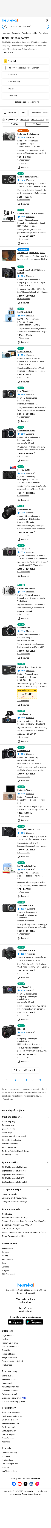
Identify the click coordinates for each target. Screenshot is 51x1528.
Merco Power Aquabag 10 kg (13, 1236)
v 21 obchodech (23, 852)
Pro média (6, 1350)
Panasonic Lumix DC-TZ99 (28, 829)
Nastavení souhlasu (10, 1390)
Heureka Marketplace (10, 1423)
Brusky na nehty (8, 1125)
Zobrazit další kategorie (25, 102)
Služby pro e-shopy (10, 1420)
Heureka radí (7, 1383)
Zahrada (5, 1267)
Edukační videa (8, 1438)
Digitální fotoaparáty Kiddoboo (14, 1174)
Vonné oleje (7, 1132)
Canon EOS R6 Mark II (26, 430)
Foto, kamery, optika (29, 33)
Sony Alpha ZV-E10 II (26, 950)
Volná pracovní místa (10, 1346)
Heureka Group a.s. (31, 1491)
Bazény (5, 1255)
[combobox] (25, 26)
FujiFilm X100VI (23, 470)
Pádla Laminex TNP (10, 1147)
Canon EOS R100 (24, 509)
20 (39, 1080)
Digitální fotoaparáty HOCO (13, 1178)
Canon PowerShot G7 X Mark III (30, 213)
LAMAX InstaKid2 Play (26, 866)
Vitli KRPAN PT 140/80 (11, 1228)
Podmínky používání (10, 1343)
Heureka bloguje (8, 1354)
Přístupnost (7, 1365)
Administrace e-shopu (11, 1412)
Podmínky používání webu (32, 1494)
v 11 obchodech (23, 776)
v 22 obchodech (23, 377)
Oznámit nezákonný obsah (12, 1361)
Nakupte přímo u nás (10, 1386)
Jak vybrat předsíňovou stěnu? (14, 1198)
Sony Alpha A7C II (24, 987)
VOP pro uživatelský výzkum (13, 1401)
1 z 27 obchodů (23, 700)
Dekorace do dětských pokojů (14, 1136)
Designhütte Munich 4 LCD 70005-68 (17, 1225)
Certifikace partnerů (10, 1463)
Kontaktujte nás (25, 1302)
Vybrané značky (10, 1162)
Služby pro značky (9, 1427)
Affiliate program (8, 1434)
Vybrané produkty (11, 1209)
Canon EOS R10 (23, 750)
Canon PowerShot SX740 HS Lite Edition (31, 271)
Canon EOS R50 (23, 627)
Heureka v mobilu (9, 1379)
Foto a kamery (44, 33)
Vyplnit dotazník (25, 1311)
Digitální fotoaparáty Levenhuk (14, 1182)
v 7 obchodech (23, 495)
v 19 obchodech (23, 892)
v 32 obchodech (23, 199)
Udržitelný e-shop (9, 1471)
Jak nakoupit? (7, 1375)
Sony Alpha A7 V (24, 714)
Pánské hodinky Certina (11, 1140)
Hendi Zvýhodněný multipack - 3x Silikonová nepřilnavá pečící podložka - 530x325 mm (25, 1232)
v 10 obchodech (23, 160)
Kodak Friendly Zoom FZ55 (29, 177)
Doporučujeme (9, 1243)
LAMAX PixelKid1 (24, 351)
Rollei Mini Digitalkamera (28, 134)
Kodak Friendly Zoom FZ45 (29, 667)
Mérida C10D (7, 1214)
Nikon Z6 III (22, 1029)
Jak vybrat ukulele (9, 1194)
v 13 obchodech (23, 973)
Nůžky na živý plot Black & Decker (15, 1151)
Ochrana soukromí (9, 1394)
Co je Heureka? (8, 1335)
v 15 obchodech (23, 535)
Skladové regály (8, 1129)
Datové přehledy (9, 1431)
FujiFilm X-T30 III (24, 548)
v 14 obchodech (23, 417)
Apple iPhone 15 (8, 1248)
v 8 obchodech (23, 737)
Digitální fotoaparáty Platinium (14, 1167)
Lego (4, 1263)
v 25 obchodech (23, 816)
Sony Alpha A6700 (25, 391)
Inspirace (5, 1467)
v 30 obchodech (23, 614)
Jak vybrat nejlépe (11, 1189)
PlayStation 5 (7, 1259)
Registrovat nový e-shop (12, 1416)
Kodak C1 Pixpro (24, 790)
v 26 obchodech (23, 338)
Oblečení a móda (8, 1274)
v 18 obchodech (23, 934)
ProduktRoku (7, 1460)
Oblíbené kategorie (12, 1117)
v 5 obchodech (23, 239)
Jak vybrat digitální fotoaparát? (31, 252)
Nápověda (6, 1442)
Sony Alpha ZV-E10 (25, 905)
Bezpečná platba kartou (11, 1398)
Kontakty (6, 1339)
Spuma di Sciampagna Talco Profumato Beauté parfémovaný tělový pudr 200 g (25, 1221)
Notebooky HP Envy (10, 1154)
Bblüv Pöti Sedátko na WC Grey (14, 1217)
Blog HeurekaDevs (9, 1357)
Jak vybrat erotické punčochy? (14, 1201)
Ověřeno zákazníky (9, 1452)
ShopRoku (6, 1456)
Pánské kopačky (8, 1121)
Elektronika (16, 33)
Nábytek (5, 1270)
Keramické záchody (10, 1143)
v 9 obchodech (23, 456)
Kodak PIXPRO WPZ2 (26, 588)
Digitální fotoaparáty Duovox (14, 1171)
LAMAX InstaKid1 (24, 312)
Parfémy (5, 1252)
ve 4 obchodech (23, 298)
